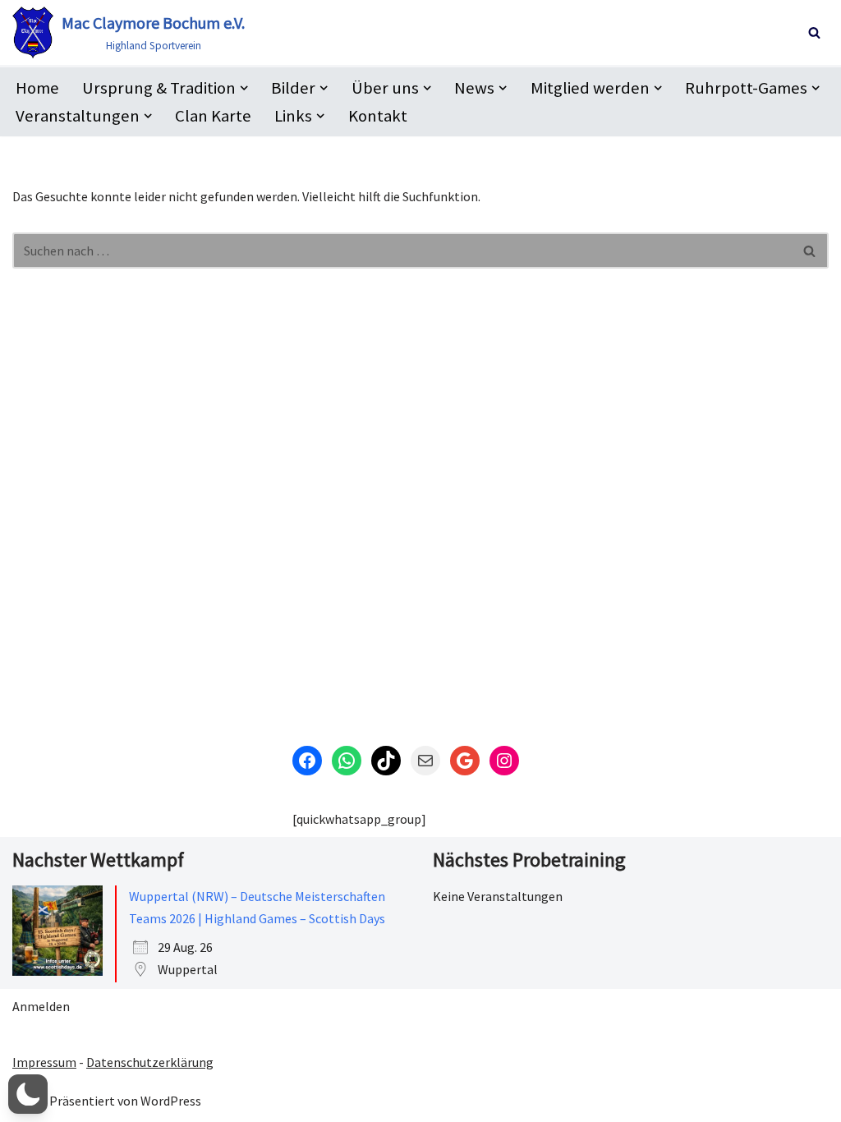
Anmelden (41, 1006)
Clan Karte (213, 115)
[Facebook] (307, 760)
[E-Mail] (425, 760)
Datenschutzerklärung (150, 1062)
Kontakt (377, 115)
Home (37, 88)
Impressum (44, 1062)
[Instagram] (504, 760)
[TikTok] (386, 760)
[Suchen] (814, 32)
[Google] (465, 760)
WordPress (170, 1100)
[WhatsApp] (346, 760)
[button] (244, 88)
